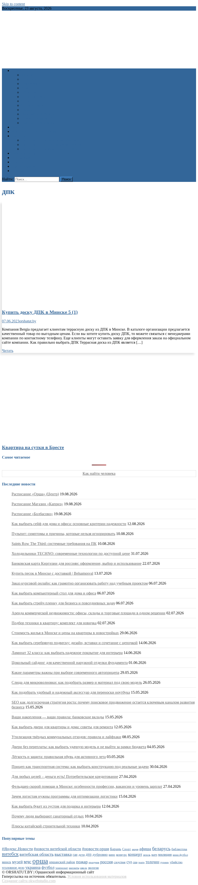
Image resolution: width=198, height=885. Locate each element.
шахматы (74, 867)
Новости (19, 70)
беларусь (161, 848)
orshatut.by (27, 321)
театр (141, 862)
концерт (135, 854)
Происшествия (33, 97)
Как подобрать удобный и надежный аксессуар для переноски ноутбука (71, 692)
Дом (24, 88)
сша (135, 862)
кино (112, 854)
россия (106, 861)
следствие (120, 862)
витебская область (37, 854)
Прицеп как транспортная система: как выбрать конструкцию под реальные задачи (80, 767)
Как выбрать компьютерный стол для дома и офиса (54, 593)
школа (83, 867)
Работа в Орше (24, 153)
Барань (115, 849)
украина (33, 867)
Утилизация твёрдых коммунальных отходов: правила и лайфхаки (66, 737)
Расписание (21, 136)
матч (154, 854)
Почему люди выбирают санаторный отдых (48, 816)
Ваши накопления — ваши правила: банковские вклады (58, 717)
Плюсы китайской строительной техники (46, 826)
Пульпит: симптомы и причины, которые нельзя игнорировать (63, 534)
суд (129, 862)
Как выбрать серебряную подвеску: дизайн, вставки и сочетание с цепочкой (75, 643)
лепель (146, 855)
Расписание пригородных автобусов (51, 144)
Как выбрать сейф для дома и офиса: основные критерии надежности (69, 524)
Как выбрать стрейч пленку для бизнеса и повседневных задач (63, 603)
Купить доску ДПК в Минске (40, 312)
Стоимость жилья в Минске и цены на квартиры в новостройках (65, 633)
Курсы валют (22, 158)
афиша (145, 849)
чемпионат (61, 867)
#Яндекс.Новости (17, 849)
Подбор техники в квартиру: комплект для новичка (54, 623)
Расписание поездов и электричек (49, 149)
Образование (32, 84)
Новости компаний (37, 118)
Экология (29, 110)
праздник (94, 862)
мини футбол (180, 854)
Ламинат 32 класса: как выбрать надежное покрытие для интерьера (67, 653)
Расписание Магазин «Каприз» (37, 504)
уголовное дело (13, 868)
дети (81, 854)
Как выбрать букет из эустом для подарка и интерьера (56, 806)
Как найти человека (99, 473)
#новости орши (95, 849)
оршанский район (62, 862)
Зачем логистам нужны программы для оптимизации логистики (65, 796)
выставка (63, 854)
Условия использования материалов (97, 876)
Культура (28, 79)
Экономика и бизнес (38, 114)
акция (135, 849)
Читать (7, 351)
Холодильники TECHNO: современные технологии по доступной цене (71, 553)
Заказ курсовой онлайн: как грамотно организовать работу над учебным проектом (80, 583)
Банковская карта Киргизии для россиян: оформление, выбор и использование (76, 563)
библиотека (179, 849)
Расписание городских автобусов (48, 140)
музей (17, 862)
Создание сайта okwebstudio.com (29, 881)
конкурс (121, 854)
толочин (152, 862)
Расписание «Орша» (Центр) (35, 494)
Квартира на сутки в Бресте (33, 447)
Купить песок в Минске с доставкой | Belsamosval (52, 573)
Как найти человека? (38, 123)
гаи (75, 854)
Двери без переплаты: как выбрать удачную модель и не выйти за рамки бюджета (79, 747)
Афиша (17, 127)
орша (40, 861)
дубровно (100, 854)
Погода (18, 162)
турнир (164, 862)
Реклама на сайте (26, 171)
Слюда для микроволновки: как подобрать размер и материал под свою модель (77, 682)
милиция (165, 854)
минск (6, 862)
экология (93, 868)
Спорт (26, 101)
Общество (29, 92)
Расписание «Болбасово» (32, 514)
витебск (10, 854)
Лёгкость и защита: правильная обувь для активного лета (59, 757)
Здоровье (28, 75)
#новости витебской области (57, 849)
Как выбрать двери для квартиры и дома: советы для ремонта (62, 727)
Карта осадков (23, 166)
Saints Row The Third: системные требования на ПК (54, 544)
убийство (176, 862)
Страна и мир (32, 105)
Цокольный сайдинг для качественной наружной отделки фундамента (70, 663)
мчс (27, 861)
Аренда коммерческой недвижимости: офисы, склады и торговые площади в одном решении (88, 613)
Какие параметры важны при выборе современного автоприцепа (65, 672)
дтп (89, 854)
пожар (82, 861)
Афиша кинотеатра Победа (34, 131)
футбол (48, 867)
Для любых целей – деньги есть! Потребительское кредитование (65, 776)
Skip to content (13, 4)
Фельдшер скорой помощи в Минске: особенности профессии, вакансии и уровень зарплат (87, 786)
